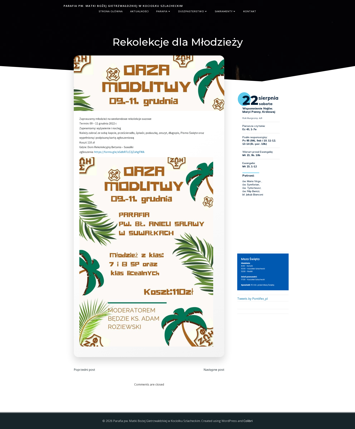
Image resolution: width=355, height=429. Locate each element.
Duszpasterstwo (191, 11)
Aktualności (139, 11)
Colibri (248, 421)
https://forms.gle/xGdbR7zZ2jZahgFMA (119, 152)
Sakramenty (224, 11)
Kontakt (249, 11)
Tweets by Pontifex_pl (252, 299)
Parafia (162, 11)
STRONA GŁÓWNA (111, 11)
